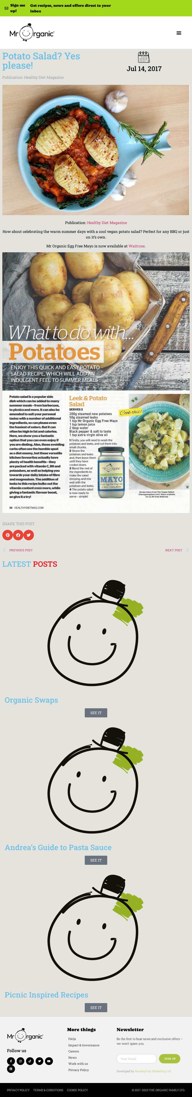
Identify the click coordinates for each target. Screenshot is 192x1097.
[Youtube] (49, 1061)
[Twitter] (40, 1061)
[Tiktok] (30, 1061)
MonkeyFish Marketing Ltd (153, 1071)
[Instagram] (21, 1061)
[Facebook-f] (11, 1061)
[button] (179, 32)
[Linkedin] (11, 1069)
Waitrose (137, 245)
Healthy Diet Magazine (107, 222)
